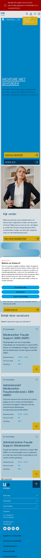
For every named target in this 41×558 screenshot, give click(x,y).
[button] (7, 260)
